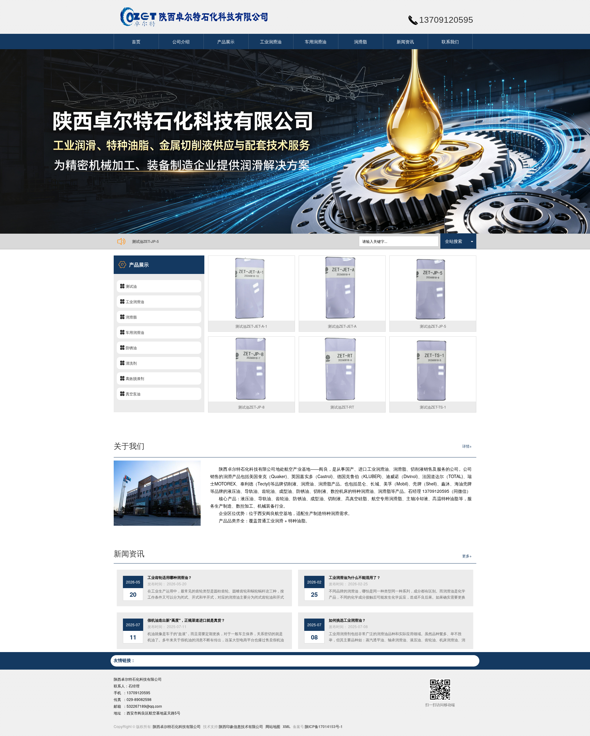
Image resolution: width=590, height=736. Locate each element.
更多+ (467, 555)
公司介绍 (181, 41)
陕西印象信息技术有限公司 (241, 726)
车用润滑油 (315, 41)
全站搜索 (453, 241)
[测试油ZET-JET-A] (342, 288)
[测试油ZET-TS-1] (433, 369)
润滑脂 (360, 41)
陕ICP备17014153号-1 (324, 726)
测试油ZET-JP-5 (145, 241)
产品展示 (225, 41)
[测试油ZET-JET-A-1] (251, 288)
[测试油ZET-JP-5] (433, 288)
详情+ (467, 446)
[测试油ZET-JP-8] (251, 369)
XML (286, 726)
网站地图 (273, 726)
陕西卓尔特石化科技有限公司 (177, 726)
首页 (136, 41)
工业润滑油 (270, 41)
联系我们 (450, 41)
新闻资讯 (405, 41)
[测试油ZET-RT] (342, 369)
